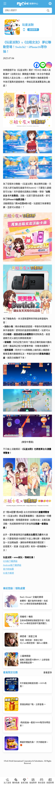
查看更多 (47, 673)
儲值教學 (33, 29)
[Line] (43, 65)
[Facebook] (37, 65)
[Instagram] (49, 65)
